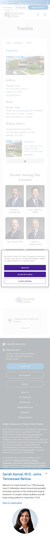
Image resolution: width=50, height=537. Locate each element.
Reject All (25, 268)
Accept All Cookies (25, 274)
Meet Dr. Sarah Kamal (12, 502)
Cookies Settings (25, 281)
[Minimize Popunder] (46, 473)
